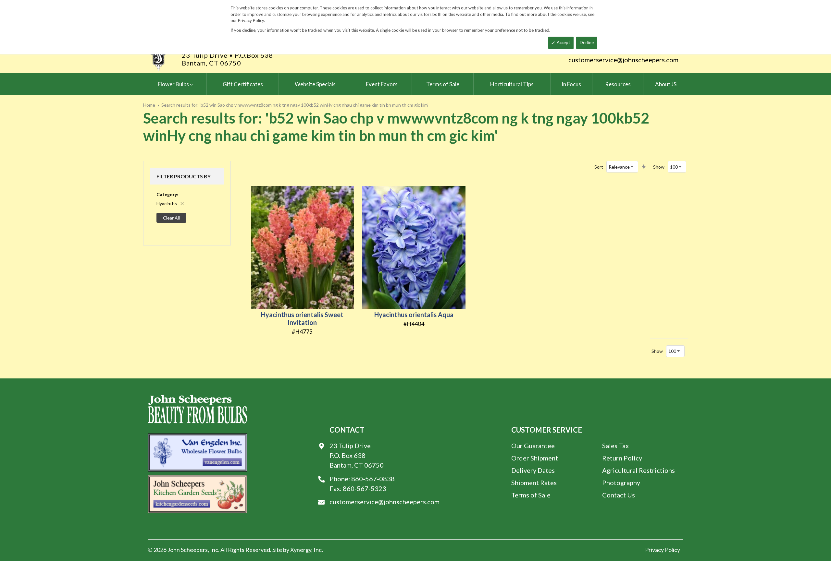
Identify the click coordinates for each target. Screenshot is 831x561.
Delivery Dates (533, 470)
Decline (587, 42)
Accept (563, 42)
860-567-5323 (364, 488)
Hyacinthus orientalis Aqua (413, 314)
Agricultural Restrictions (638, 470)
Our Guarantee (533, 445)
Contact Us (618, 495)
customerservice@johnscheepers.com (623, 60)
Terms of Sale (531, 495)
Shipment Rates (534, 482)
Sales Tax (615, 445)
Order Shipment (534, 458)
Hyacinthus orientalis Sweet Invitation (302, 318)
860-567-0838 (373, 479)
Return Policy (622, 458)
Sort (598, 167)
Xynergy (300, 549)
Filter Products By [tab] (183, 176)
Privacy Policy (662, 549)
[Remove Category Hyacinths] (182, 204)
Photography (621, 482)
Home (149, 105)
